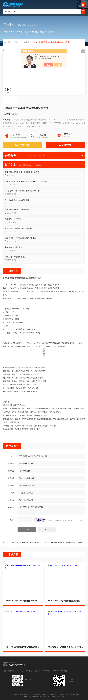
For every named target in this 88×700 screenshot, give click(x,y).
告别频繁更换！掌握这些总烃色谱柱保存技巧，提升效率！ (27, 181)
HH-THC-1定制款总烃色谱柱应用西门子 (22, 647)
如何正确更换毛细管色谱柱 (15, 257)
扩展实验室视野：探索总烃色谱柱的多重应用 (22, 191)
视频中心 (37, 671)
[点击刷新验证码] (40, 520)
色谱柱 (26, 42)
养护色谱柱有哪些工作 (13, 247)
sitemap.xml (33, 696)
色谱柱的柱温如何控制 (13, 219)
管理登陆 (61, 696)
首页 (8, 42)
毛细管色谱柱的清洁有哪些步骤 (17, 200)
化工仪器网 (52, 696)
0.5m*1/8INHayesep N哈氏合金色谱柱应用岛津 (65, 647)
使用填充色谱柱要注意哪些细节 (17, 210)
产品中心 (15, 42)
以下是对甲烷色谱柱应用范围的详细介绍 (20, 238)
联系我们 (67, 144)
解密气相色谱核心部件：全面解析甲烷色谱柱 (22, 172)
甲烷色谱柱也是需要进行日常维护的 (18, 228)
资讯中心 (20, 671)
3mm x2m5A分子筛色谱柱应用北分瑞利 (65, 601)
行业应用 (46, 671)
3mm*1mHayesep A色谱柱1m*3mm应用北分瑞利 (22, 601)
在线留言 (55, 671)
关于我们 (11, 671)
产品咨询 (24, 144)
